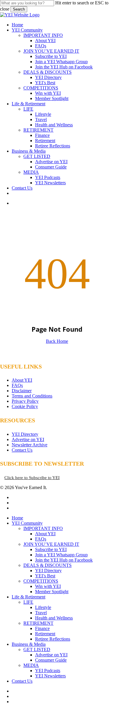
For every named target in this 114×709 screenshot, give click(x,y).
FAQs (17, 385)
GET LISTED (36, 649)
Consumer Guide (51, 660)
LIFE (28, 602)
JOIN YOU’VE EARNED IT (51, 544)
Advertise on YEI (28, 439)
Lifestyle (43, 607)
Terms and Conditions (32, 395)
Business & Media (29, 644)
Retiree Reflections (52, 638)
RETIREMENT (38, 623)
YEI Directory (25, 434)
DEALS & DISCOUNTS (47, 565)
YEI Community (27, 523)
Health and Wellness (54, 617)
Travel (41, 612)
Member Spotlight (51, 591)
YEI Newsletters (50, 675)
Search (19, 9)
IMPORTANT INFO (43, 528)
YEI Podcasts (47, 670)
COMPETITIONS (40, 581)
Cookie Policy (25, 406)
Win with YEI (48, 586)
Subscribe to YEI (51, 549)
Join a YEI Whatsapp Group (61, 554)
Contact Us (22, 450)
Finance (42, 628)
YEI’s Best (45, 575)
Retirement (45, 633)
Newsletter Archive (29, 444)
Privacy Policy (25, 401)
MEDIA (31, 665)
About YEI (22, 380)
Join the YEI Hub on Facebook (64, 559)
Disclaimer (22, 390)
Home (17, 517)
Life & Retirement (28, 596)
